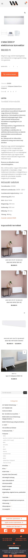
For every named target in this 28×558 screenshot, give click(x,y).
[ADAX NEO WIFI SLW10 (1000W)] (14, 323)
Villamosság (5, 503)
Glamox (5, 451)
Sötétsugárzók (6, 489)
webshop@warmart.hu (14, 545)
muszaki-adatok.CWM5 (8, 218)
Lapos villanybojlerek (8, 480)
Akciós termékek (7, 411)
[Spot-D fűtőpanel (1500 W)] (14, 361)
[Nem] (26, 553)
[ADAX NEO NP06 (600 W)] (14, 284)
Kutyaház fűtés (7, 453)
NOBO (4, 456)
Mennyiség (4, 66)
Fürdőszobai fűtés (7, 431)
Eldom (4, 449)
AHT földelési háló (7, 408)
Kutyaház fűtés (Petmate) (9, 474)
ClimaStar (5, 444)
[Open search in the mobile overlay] (14, 392)
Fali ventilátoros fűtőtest (9, 428)
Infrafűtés (5, 465)
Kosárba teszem (10, 74)
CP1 (4, 447)
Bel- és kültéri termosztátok (10, 414)
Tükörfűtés (5, 497)
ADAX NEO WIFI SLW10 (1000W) (14, 341)
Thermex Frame (7, 462)
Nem (11, 555)
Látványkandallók (7, 483)
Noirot (4, 458)
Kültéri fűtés (5, 471)
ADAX (4, 436)
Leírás (3, 98)
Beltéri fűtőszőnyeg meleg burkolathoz (13, 422)
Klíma (3, 468)
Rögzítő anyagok (7, 486)
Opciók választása (24, 313)
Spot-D (14, 373)
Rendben (5, 555)
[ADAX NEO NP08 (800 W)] (14, 244)
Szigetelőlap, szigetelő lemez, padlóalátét (14, 492)
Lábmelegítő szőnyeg (8, 477)
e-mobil (4, 425)
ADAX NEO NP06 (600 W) (14, 302)
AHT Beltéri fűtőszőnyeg (9, 405)
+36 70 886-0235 (7, 538)
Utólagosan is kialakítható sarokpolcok (13, 500)
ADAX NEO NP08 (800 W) (14, 262)
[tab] (14, 98)
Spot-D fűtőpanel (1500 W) (14, 376)
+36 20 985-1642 (7, 540)
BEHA (4, 442)
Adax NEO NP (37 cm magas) (14, 260)
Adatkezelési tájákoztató (19, 555)
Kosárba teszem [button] (24, 233)
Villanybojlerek (6, 506)
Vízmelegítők (6, 509)
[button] (25, 12)
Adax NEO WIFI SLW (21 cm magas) (14, 338)
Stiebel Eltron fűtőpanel (9, 460)
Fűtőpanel (11, 86)
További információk (10, 101)
